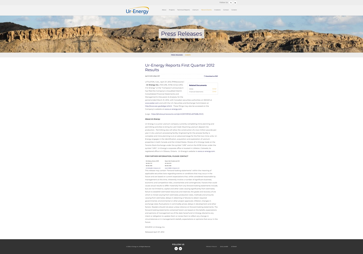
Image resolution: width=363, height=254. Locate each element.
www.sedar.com (152, 103)
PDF (215, 89)
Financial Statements (196, 92)
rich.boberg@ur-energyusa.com (154, 168)
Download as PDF (211, 76)
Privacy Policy (211, 246)
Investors (217, 10)
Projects (172, 10)
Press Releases (177, 55)
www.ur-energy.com (173, 109)
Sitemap (234, 246)
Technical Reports (183, 10)
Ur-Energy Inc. (134, 246)
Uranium (195, 10)
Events (188, 55)
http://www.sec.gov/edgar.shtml (158, 106)
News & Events (206, 10)
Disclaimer (224, 246)
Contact (226, 10)
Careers (234, 10)
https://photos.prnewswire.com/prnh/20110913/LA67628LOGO (177, 114)
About (164, 10)
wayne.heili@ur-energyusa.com (172, 168)
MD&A (191, 89)
